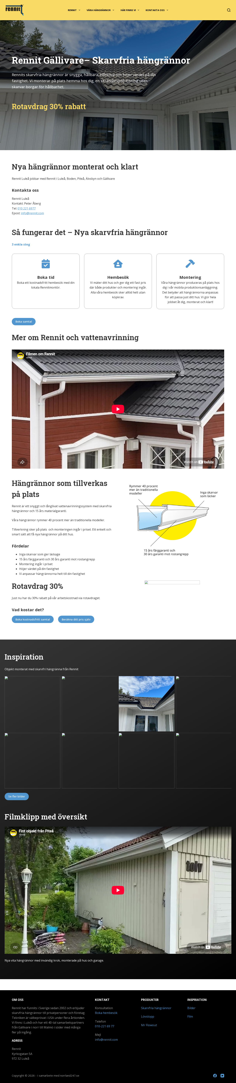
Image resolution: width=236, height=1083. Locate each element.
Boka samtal (23, 321)
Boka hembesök (106, 1013)
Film (190, 1016)
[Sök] (228, 10)
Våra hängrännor (99, 10)
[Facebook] (215, 1075)
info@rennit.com (32, 213)
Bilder (191, 1008)
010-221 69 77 (104, 1026)
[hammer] (190, 263)
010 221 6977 (27, 208)
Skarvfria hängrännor (156, 1008)
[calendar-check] (45, 263)
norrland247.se (69, 1075)
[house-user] (118, 263)
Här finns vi (128, 10)
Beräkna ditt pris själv (76, 619)
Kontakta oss (155, 10)
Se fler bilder (16, 796)
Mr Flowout (149, 1025)
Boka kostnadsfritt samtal (32, 619)
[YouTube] (222, 1075)
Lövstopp (147, 1016)
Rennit (72, 10)
